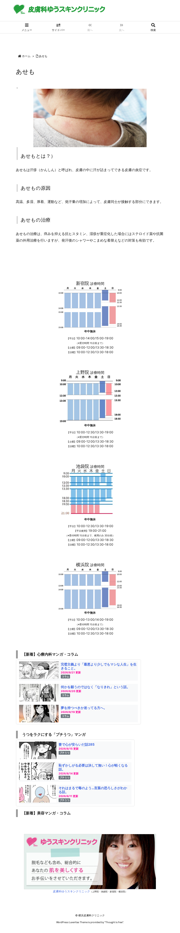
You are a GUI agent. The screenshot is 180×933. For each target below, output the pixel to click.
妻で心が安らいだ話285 (77, 744)
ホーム (26, 56)
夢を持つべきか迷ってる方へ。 (84, 708)
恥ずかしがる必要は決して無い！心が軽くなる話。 (93, 767)
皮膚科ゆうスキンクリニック (71, 891)
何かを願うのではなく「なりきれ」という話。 (95, 687)
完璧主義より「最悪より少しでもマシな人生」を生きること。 (99, 666)
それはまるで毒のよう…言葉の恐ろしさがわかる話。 (93, 790)
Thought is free (113, 922)
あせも (43, 56)
